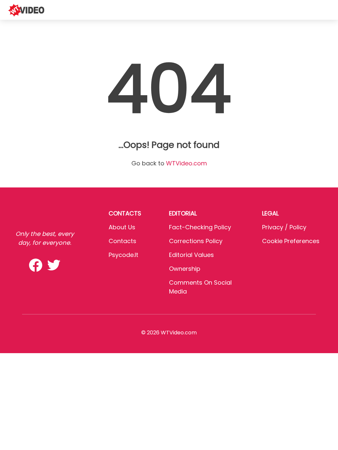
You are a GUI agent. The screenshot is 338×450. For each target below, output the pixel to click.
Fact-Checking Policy (200, 227)
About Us (122, 227)
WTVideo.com (186, 163)
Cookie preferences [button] (291, 241)
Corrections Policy (195, 241)
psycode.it (123, 255)
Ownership (184, 269)
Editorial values (191, 255)
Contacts (122, 241)
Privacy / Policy (284, 227)
